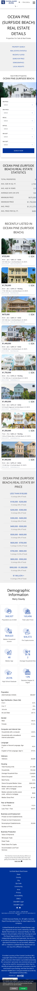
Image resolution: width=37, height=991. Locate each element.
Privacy (18, 893)
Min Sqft (5, 133)
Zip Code (18, 883)
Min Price (5, 101)
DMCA (18, 899)
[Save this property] (33, 241)
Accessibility (18, 896)
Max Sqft (5, 141)
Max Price (6, 109)
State (18, 874)
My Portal (27, 2)
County (18, 877)
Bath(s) (5, 125)
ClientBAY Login (18, 902)
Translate (32, 979)
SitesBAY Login (18, 905)
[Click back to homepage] (8, 2)
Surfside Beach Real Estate (18, 871)
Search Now (18, 151)
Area (18, 889)
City (18, 880)
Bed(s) (4, 117)
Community (18, 886)
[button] (34, 2)
